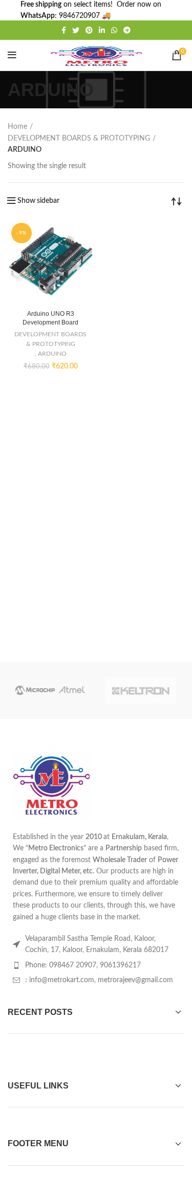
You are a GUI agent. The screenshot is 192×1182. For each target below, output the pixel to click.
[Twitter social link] (75, 30)
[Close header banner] (179, 10)
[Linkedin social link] (102, 30)
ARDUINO (52, 354)
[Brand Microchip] (50, 690)
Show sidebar (38, 200)
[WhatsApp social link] (114, 30)
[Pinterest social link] (89, 30)
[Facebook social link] (63, 30)
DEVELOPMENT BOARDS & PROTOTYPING (79, 138)
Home (17, 126)
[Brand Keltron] (140, 690)
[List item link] (96, 965)
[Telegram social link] (127, 30)
